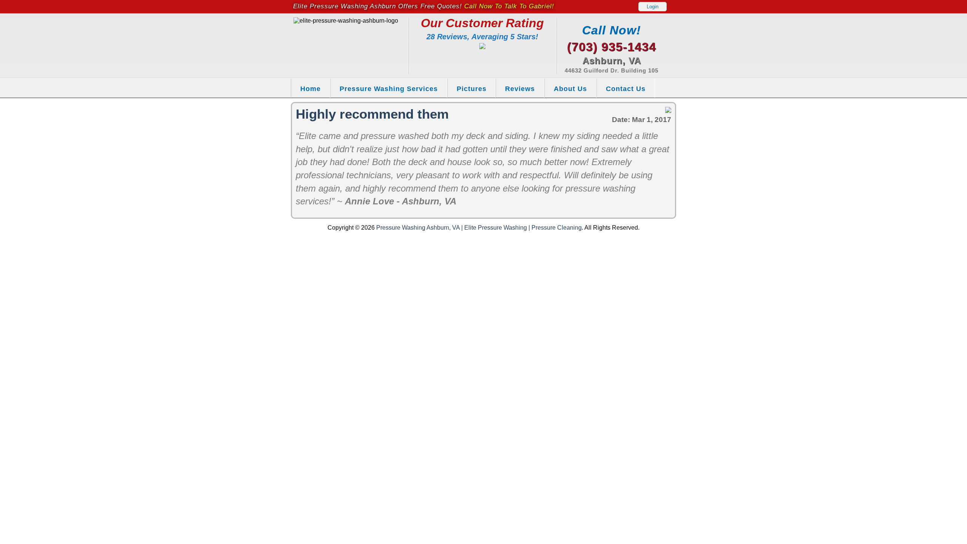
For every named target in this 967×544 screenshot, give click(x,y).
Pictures (472, 89)
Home (310, 89)
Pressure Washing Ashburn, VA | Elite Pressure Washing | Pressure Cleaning (479, 227)
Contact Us (626, 89)
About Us (570, 89)
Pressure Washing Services (389, 89)
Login (652, 6)
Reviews (520, 89)
